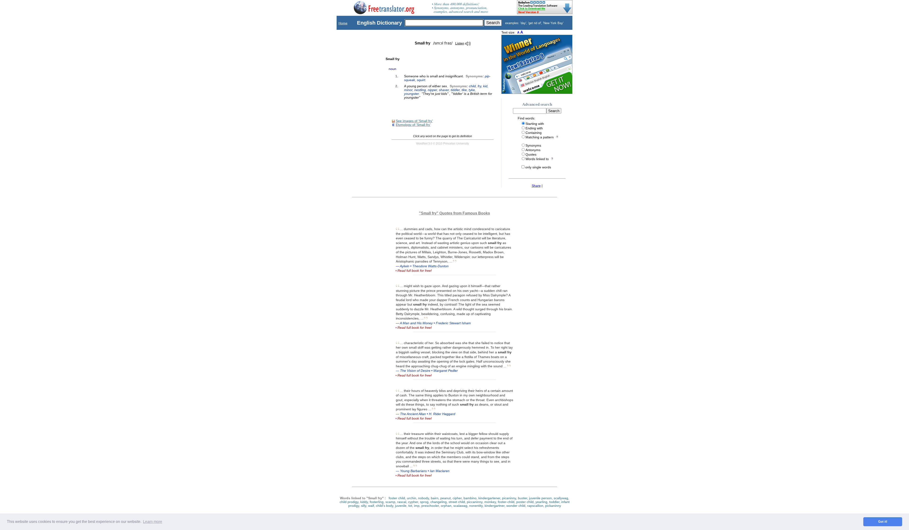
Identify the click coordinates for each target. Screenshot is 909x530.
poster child (525, 502)
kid (485, 86)
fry (479, 86)
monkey (490, 502)
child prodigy (349, 502)
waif (371, 506)
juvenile (400, 506)
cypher (413, 502)
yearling (541, 502)
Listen (459, 43)
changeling (438, 502)
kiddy (364, 502)
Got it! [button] (882, 521)
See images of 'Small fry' (414, 121)
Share (536, 186)
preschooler (430, 506)
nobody (423, 498)
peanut (445, 498)
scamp (390, 502)
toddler (554, 502)
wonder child (515, 506)
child (472, 86)
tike (464, 90)
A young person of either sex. (448, 91)
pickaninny (553, 506)
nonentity (476, 506)
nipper (432, 90)
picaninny (509, 498)
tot (410, 506)
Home (343, 23)
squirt (421, 80)
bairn (434, 498)
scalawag (460, 506)
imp (416, 506)
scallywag (561, 498)
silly (363, 506)
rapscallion (535, 506)
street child (457, 502)
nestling (420, 90)
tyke (472, 90)
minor (408, 90)
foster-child (506, 502)
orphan (446, 506)
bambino (470, 498)
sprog (424, 502)
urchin (411, 498)
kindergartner (494, 506)
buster (522, 498)
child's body (384, 506)
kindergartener (489, 498)
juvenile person (540, 498)
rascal (401, 502)
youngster (411, 94)
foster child (397, 498)
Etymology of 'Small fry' (413, 125)
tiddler (455, 90)
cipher (457, 498)
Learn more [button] (152, 522)
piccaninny (474, 502)
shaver (444, 90)
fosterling (376, 502)
